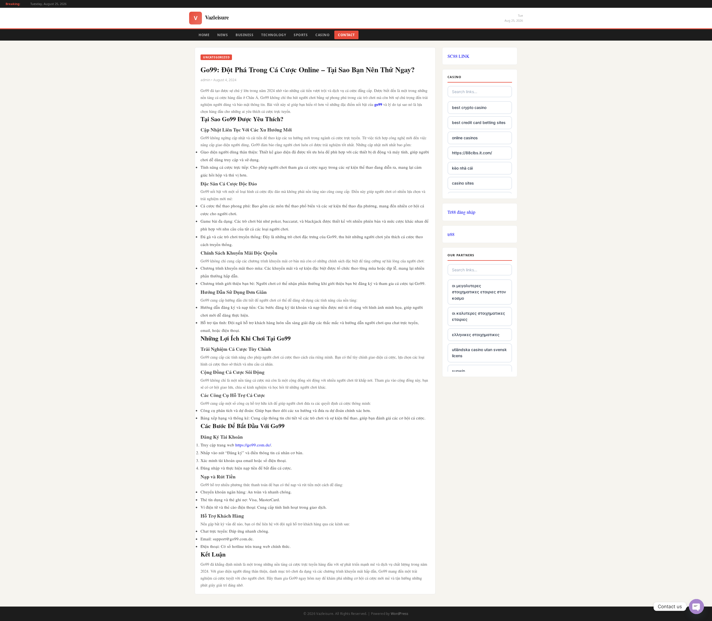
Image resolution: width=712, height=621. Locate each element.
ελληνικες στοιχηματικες (476, 334)
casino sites (463, 183)
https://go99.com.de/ (253, 445)
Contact (346, 35)
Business (244, 35)
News (222, 35)
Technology (273, 35)
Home (204, 35)
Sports (301, 35)
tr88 (451, 234)
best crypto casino (469, 107)
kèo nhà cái (462, 168)
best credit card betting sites (479, 122)
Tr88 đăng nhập (461, 212)
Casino (322, 35)
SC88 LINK (458, 56)
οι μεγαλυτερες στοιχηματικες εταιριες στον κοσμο (479, 291)
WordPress (400, 613)
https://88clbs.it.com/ (472, 152)
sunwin (458, 371)
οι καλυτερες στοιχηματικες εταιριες (478, 316)
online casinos (465, 137)
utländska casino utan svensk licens (479, 352)
